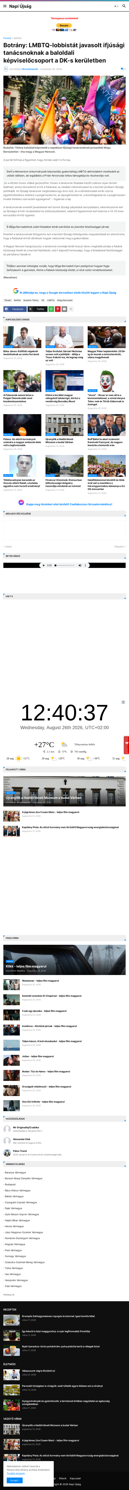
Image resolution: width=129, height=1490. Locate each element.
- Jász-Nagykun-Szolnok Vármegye (23, 1232)
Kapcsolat (75, 1478)
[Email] (64, 309)
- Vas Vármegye (12, 1274)
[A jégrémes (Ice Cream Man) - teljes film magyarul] (11, 816)
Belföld (18, 38)
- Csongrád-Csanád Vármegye (20, 1202)
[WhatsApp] (51, 309)
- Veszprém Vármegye (15, 1280)
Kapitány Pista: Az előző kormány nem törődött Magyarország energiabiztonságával (70, 827)
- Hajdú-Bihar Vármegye (16, 1220)
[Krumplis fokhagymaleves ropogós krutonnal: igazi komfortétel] (11, 1320)
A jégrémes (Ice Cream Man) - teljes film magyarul (50, 812)
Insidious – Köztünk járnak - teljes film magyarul (49, 1026)
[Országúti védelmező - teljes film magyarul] (11, 1090)
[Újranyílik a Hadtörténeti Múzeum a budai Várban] (11, 1429)
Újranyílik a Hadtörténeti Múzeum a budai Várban (59, 441)
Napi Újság (20, 6)
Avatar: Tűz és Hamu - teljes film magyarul (46, 1071)
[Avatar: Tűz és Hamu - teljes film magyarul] (11, 1075)
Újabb (8, 546)
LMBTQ (50, 300)
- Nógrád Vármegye (14, 1244)
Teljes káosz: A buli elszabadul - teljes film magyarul (52, 1041)
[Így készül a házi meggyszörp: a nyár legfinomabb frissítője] (11, 1335)
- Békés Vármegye (13, 1196)
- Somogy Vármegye (14, 1256)
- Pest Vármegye (12, 1250)
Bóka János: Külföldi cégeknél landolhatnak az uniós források (21, 353)
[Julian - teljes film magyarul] (11, 1060)
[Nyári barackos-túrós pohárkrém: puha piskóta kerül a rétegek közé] (11, 1350)
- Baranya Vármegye (14, 1172)
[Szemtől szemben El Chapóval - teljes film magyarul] (11, 999)
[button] (4, 6)
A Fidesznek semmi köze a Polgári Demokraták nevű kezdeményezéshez (18, 398)
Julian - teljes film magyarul (38, 1056)
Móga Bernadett (64, 300)
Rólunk (63, 1478)
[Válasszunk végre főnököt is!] (11, 1374)
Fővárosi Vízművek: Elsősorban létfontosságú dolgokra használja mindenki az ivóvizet (64, 483)
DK (42, 300)
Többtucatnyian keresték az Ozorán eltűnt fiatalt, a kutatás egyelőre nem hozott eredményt (21, 483)
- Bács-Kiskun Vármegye (16, 1190)
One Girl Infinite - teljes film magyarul (43, 1101)
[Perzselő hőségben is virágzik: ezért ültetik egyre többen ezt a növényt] (11, 1389)
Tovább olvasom (16, 1473)
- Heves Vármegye (13, 1226)
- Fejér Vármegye (12, 1208)
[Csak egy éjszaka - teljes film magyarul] (11, 1014)
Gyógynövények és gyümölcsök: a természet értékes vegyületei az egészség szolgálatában (66, 1402)
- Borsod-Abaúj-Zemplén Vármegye (22, 1178)
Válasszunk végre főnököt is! (38, 1370)
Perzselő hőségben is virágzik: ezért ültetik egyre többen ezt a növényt (62, 1385)
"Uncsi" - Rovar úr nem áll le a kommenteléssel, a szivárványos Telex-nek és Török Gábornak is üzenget (106, 400)
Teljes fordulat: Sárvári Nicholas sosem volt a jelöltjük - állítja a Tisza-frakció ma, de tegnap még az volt (64, 356)
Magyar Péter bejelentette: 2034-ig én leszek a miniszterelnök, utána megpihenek (107, 354)
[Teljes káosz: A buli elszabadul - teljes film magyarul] (11, 1045)
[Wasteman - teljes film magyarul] (11, 984)
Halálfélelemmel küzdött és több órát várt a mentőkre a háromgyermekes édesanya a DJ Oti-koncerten (106, 485)
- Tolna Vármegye (13, 1268)
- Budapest (9, 1184)
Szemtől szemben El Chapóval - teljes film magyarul (51, 995)
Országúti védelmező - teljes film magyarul (46, 1086)
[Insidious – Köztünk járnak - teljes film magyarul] (11, 1030)
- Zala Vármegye (12, 1286)
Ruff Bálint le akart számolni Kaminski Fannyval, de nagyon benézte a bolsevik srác (105, 442)
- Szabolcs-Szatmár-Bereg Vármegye (24, 1262)
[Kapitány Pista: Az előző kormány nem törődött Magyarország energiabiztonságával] (11, 831)
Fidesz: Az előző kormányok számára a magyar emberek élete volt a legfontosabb (22, 442)
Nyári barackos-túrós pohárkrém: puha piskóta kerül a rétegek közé (61, 1346)
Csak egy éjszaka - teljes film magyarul (44, 1010)
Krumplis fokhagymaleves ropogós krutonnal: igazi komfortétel (58, 1316)
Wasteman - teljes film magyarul (40, 980)
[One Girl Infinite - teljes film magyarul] (11, 1105)
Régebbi (119, 546)
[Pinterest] (58, 309)
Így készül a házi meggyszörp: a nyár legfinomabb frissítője (56, 1331)
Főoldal (7, 38)
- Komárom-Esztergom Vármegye (21, 1238)
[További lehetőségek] (71, 309)
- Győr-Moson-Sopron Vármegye (21, 1214)
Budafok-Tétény (31, 300)
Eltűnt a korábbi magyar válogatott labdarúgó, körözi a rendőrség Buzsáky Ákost (63, 398)
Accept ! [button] (14, 1480)
